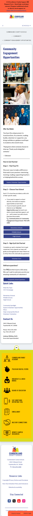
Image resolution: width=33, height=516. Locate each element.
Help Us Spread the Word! (11, 312)
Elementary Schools (9, 295)
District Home (15, 513)
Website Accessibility (15, 487)
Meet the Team (7, 288)
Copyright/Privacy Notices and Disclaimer (15, 480)
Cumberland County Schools (16, 32)
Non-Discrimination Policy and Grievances (15, 483)
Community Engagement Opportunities (17, 40)
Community (17, 36)
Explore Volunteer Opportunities (13, 307)
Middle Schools (7, 297)
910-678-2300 (16, 467)
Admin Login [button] (27, 513)
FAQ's (5, 310)
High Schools (7, 300)
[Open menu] (3, 26)
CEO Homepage (8, 290)
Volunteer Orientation (9, 314)
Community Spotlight (9, 305)
